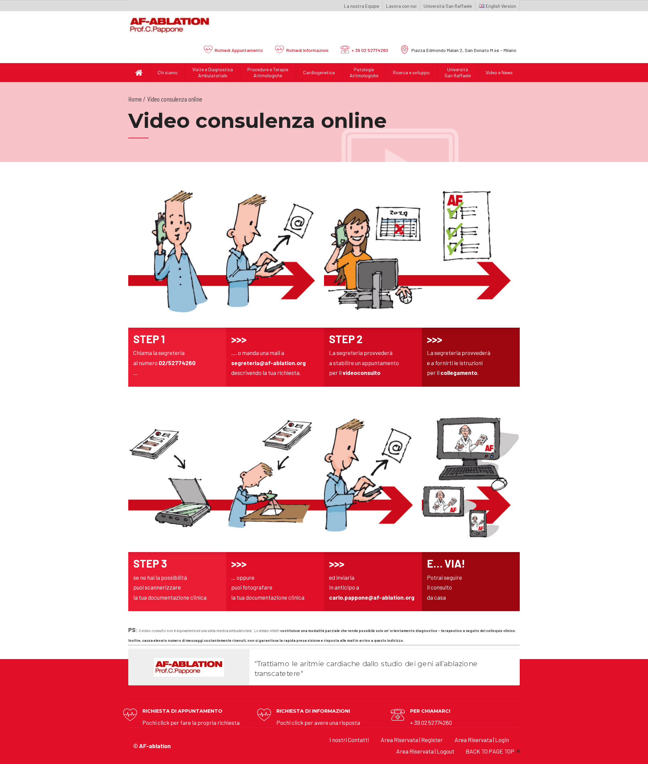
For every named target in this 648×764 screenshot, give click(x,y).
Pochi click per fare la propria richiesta (191, 722)
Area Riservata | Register (412, 739)
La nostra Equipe (361, 6)
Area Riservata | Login (482, 739)
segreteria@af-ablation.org (268, 362)
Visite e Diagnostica (212, 72)
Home (135, 99)
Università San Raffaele (448, 6)
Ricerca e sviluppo (411, 72)
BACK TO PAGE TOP (490, 751)
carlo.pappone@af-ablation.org (371, 597)
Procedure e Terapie (267, 72)
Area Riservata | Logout (425, 751)
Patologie (364, 72)
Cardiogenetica (319, 72)
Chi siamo (168, 72)
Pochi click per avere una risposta (318, 722)
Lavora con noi (401, 6)
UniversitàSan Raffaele (457, 72)
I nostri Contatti (349, 739)
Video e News (499, 72)
